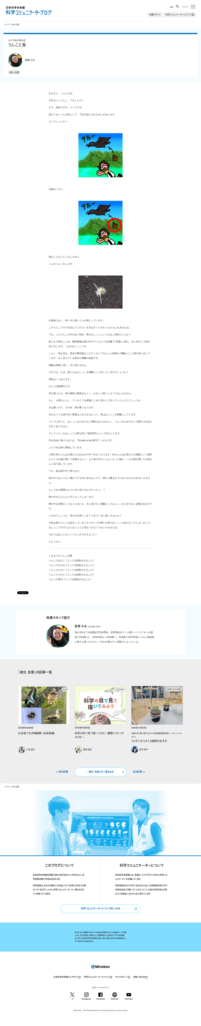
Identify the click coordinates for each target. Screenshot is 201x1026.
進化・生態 (14, 72)
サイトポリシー (121, 977)
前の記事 (63, 772)
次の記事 (137, 772)
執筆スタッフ (154, 15)
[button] (175, 4)
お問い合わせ (139, 977)
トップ (7, 25)
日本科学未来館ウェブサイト (66, 977)
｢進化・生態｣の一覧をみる (101, 772)
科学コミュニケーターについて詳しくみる (100, 909)
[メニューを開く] (188, 4)
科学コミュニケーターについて (179, 15)
